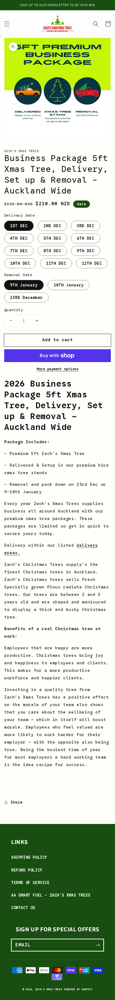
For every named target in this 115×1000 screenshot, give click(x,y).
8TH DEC (52, 250)
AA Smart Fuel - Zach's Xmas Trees (50, 895)
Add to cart (57, 339)
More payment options (57, 369)
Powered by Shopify (78, 989)
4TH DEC (19, 238)
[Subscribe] (98, 945)
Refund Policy (26, 870)
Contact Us (23, 907)
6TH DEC (85, 238)
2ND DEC (52, 225)
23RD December (26, 297)
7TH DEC (19, 250)
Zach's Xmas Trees (48, 989)
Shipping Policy (29, 857)
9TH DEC (85, 250)
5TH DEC (52, 238)
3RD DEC (85, 225)
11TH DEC (56, 263)
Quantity (13, 310)
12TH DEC (92, 263)
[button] (7, 24)
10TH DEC (20, 263)
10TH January (69, 285)
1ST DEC (19, 225)
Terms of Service (30, 882)
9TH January (24, 285)
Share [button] (17, 802)
